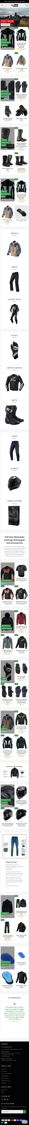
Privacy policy (5, 1076)
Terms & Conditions (6, 1073)
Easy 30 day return (14, 1)
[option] (14, 18)
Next (27, 1)
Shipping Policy (5, 1080)
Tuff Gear (7, 1117)
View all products (5, 24)
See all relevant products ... (12, 885)
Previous (1, 1)
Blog (2, 1092)
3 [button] (14, 1032)
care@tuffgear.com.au (10, 1060)
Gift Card (3, 1090)
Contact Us (4, 1071)
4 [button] (16, 1032)
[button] (19, 48)
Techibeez (16, 1117)
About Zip (3, 1082)
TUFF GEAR (7, 21)
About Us (3, 1069)
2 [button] (12, 1032)
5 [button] (18, 1032)
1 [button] (10, 1032)
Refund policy (5, 1078)
